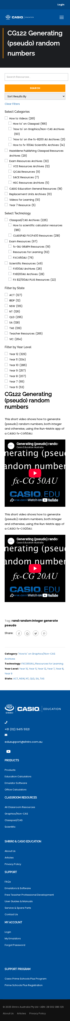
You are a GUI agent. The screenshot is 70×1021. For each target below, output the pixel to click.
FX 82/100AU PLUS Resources (34, 280)
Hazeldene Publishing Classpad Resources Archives (36, 153)
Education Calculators (18, 776)
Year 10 (18, 365)
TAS (15, 328)
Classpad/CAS (14, 820)
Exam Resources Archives (29, 161)
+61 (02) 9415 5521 (17, 729)
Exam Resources (23, 241)
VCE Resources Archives (31, 166)
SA (14, 322)
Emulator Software (16, 783)
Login (60, 4)
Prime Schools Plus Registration (24, 985)
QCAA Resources (26, 172)
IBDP (15, 300)
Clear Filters (12, 104)
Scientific (10, 827)
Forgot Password (15, 945)
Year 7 (16, 381)
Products (10, 770)
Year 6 (16, 387)
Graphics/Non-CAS (16, 813)
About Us (10, 851)
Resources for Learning (31, 252)
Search (35, 88)
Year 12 (18, 354)
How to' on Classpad (30, 124)
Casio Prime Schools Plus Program (25, 978)
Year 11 (17, 359)
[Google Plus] (27, 633)
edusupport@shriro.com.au (23, 742)
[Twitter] (35, 633)
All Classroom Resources (20, 807)
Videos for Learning (24, 200)
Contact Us (11, 914)
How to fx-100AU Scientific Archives (39, 145)
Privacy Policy (13, 864)
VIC (15, 339)
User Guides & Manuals (19, 901)
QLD (16, 317)
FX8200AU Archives (28, 274)
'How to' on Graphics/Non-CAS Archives (38, 131)
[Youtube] (8, 751)
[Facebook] (19, 633)
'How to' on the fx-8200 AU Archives (39, 139)
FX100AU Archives (27, 269)
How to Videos (22, 118)
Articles (9, 857)
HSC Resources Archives (31, 183)
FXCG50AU (23, 258)
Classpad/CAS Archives (28, 220)
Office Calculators (16, 789)
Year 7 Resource (22, 205)
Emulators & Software (18, 888)
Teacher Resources (26, 333)
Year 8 (17, 376)
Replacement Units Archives (30, 194)
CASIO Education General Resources (35, 189)
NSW (16, 306)
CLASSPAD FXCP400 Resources (36, 235)
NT (14, 311)
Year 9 (17, 370)
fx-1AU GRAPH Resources (31, 247)
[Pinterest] (44, 633)
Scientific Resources (26, 263)
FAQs (8, 881)
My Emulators (13, 938)
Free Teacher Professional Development (29, 895)
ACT (15, 295)
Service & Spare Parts (18, 908)
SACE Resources (26, 177)
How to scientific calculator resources (37, 227)
